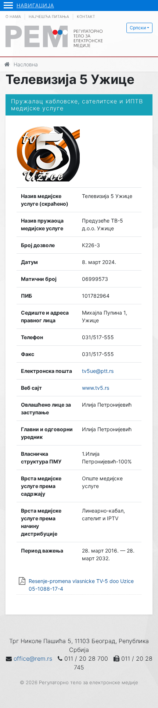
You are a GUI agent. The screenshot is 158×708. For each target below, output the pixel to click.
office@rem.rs (33, 658)
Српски (138, 27)
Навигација (35, 5)
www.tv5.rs (95, 388)
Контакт (86, 16)
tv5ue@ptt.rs (98, 371)
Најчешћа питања (49, 16)
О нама (13, 16)
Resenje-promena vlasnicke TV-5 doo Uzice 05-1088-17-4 (81, 585)
